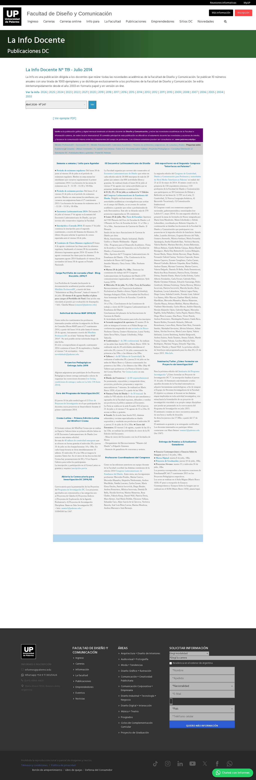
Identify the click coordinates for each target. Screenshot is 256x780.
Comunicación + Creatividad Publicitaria (136, 679)
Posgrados (127, 717)
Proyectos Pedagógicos (159, 149)
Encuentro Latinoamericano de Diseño (120, 173)
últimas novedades (84, 149)
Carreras (80, 664)
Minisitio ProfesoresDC (64, 145)
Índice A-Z (120, 149)
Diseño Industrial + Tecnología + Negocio (138, 698)
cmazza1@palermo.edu (86, 305)
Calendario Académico (122, 145)
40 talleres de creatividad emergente (80, 440)
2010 (169, 92)
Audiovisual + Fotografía (134, 659)
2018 (108, 92)
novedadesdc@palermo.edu (67, 354)
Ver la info (32, 92)
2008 (186, 92)
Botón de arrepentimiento (47, 770)
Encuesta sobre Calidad (137, 149)
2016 (124, 92)
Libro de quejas (73, 770)
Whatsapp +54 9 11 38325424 (41, 675)
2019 (101, 92)
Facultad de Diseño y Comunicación (69, 14)
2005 (211, 92)
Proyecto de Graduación (135, 733)
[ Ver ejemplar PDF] (64, 118)
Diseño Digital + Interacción (136, 706)
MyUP (247, 3)
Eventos (80, 693)
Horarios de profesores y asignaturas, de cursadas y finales (159, 145)
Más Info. (169, 353)
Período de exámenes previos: (70, 191)
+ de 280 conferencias (128, 341)
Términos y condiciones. (34, 765)
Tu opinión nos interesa (104, 149)
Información (82, 670)
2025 (52, 92)
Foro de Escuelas (134, 217)
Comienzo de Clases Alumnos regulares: (75, 243)
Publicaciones (83, 681)
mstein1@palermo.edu (71, 508)
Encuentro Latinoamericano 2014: (72, 211)
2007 (194, 92)
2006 (203, 92)
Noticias (80, 699)
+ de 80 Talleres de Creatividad (127, 356)
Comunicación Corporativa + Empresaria (137, 688)
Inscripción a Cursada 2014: (69, 226)
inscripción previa (79, 468)
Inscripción (243, 13)
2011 (162, 92)
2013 (147, 92)
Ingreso (80, 658)
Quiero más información (202, 726)
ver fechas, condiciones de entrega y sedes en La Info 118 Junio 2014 (77, 382)
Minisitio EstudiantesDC (101, 145)
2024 (60, 92)
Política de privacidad (63, 765)
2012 (154, 92)
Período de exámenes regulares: (71, 170)
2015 (131, 92)
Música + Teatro (130, 712)
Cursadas (70, 149)
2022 (77, 92)
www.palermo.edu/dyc (185, 139)
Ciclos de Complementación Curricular (137, 725)
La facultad (82, 676)
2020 (93, 92)
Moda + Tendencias (132, 665)
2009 (177, 92)
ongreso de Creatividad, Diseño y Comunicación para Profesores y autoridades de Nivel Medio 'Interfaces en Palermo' (177, 176)
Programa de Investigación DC (71, 489)
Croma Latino (132, 372)
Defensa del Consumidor (98, 770)
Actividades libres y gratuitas (81, 153)
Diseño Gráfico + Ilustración (136, 671)
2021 (85, 92)
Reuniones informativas (223, 3)
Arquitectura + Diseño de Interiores (140, 654)
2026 (44, 92)
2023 (69, 92)
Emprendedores (84, 687)
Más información (221, 13)
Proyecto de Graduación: (167, 461)
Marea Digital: (162, 458)
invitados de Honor (140, 328)
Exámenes (59, 149)
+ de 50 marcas (135, 393)
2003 (29, 96)
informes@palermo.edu (38, 670)
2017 (116, 92)
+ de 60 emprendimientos (137, 378)
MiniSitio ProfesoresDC (65, 289)
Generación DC (82, 145)
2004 (220, 92)
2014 (139, 92)
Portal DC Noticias (103, 153)
